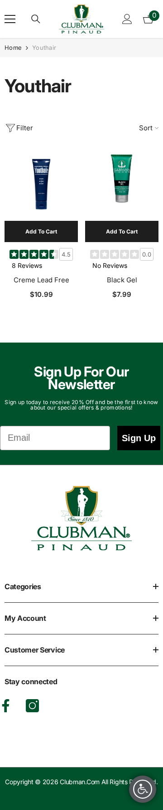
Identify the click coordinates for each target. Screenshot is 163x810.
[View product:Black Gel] (121, 184)
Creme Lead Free (41, 280)
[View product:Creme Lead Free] (41, 184)
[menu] (10, 19)
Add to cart (41, 231)
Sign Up (139, 438)
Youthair (44, 47)
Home (13, 47)
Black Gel (122, 280)
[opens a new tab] (32, 706)
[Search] (35, 19)
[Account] (127, 19)
